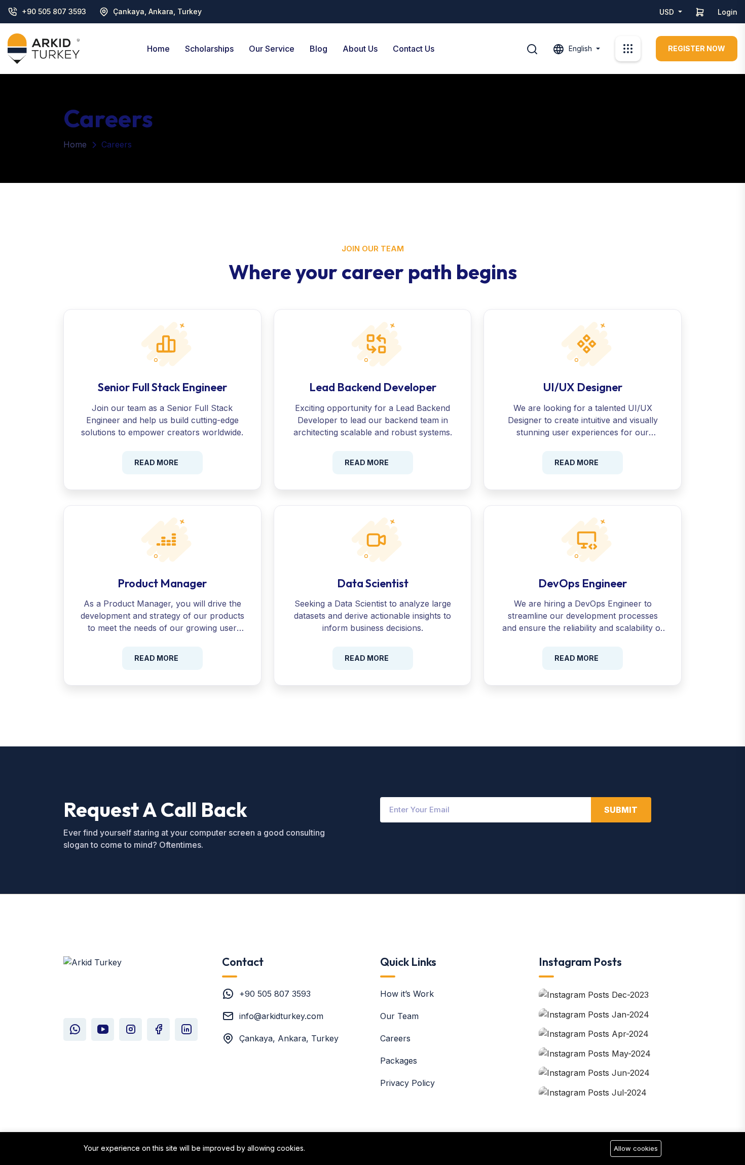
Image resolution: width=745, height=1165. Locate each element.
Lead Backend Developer (372, 387)
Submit (621, 810)
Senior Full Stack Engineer (162, 387)
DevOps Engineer (582, 583)
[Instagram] (130, 1029)
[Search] (532, 48)
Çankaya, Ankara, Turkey (157, 11)
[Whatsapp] (74, 1029)
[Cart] (700, 11)
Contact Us (413, 49)
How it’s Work (407, 994)
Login (727, 12)
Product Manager (162, 583)
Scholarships (209, 49)
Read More (156, 462)
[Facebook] (158, 1029)
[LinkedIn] (186, 1029)
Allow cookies (636, 1148)
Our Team (399, 1016)
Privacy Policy (407, 1083)
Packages (398, 1061)
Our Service (271, 49)
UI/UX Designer (582, 387)
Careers (395, 1038)
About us (360, 49)
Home (158, 49)
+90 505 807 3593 (54, 11)
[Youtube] (102, 1029)
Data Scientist (372, 583)
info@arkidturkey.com (281, 1016)
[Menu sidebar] (628, 48)
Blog (318, 49)
